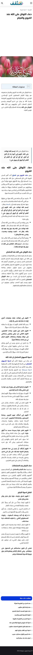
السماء (8, 204)
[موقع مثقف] (16, 2)
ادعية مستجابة (27, 369)
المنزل (14, 175)
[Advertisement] (16, 37)
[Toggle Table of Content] (28, 86)
